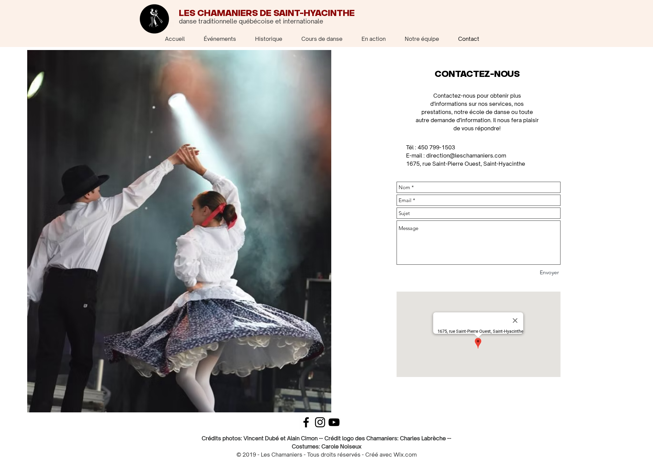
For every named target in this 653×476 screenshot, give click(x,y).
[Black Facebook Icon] (306, 422)
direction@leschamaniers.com (466, 155)
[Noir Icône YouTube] (334, 422)
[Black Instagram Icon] (320, 422)
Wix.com (405, 454)
